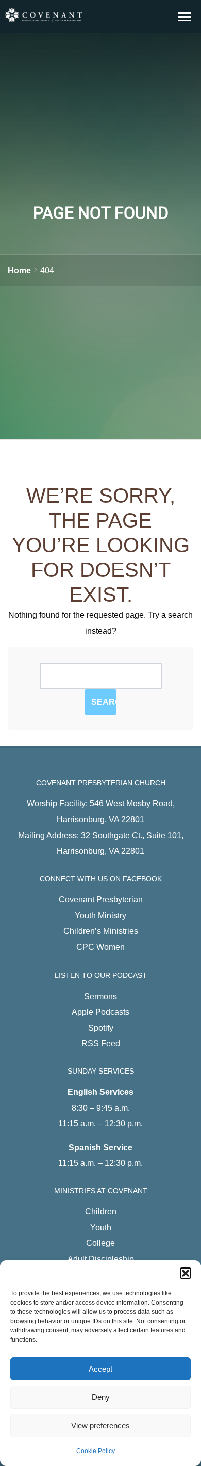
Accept (100, 1368)
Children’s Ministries (100, 930)
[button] (185, 1273)
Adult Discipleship (101, 1258)
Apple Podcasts (100, 1011)
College (100, 1242)
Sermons (100, 996)
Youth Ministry (100, 915)
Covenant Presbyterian (101, 899)
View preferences (100, 1425)
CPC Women (100, 946)
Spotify (100, 1027)
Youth (100, 1227)
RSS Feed (100, 1043)
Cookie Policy (95, 1451)
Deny (101, 1397)
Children (100, 1211)
